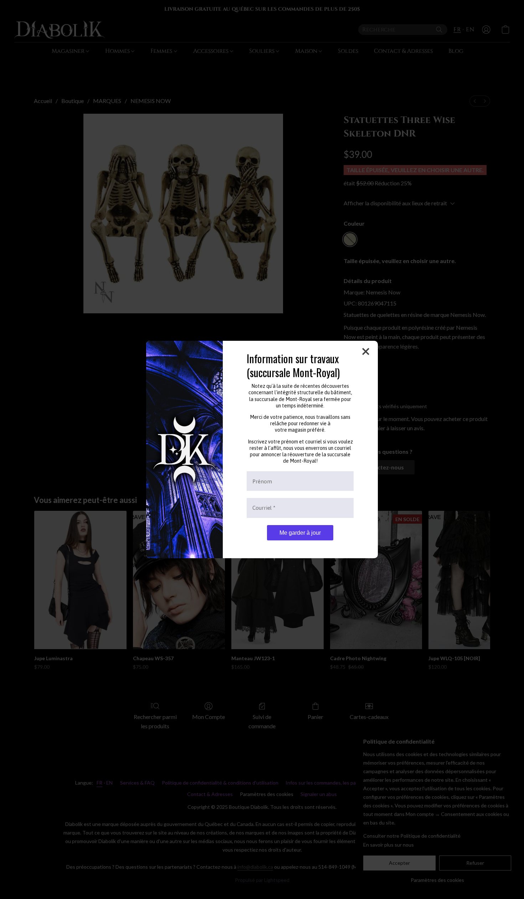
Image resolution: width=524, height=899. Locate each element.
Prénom (262, 481)
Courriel (264, 508)
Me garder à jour (300, 533)
